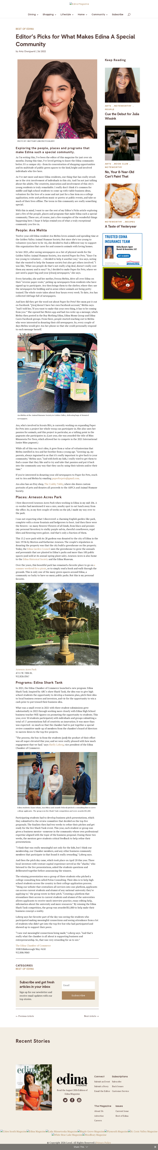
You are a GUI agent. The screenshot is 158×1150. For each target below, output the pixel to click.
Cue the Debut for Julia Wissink (122, 116)
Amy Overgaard (27, 51)
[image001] (122, 299)
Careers (98, 1120)
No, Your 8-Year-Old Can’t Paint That (119, 174)
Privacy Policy (103, 1142)
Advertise (99, 1115)
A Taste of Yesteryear (121, 226)
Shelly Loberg (56, 744)
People (109, 109)
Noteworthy (122, 106)
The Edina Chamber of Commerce (33, 945)
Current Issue (122, 1111)
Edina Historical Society (35, 559)
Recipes (130, 221)
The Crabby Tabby (53, 484)
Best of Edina (25, 28)
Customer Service (120, 1091)
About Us (98, 1111)
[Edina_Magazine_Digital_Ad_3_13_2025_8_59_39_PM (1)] (122, 265)
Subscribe (116, 1081)
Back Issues (117, 1086)
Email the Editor (102, 1091)
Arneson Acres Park (26, 669)
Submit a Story (101, 1086)
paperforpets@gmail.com (65, 478)
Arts (108, 106)
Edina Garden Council (38, 548)
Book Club (121, 164)
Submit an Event (102, 1081)
